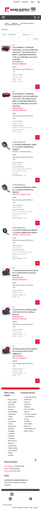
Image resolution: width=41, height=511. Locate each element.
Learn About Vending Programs (12, 429)
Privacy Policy (7, 505)
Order (37, 87)
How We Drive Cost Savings (11, 407)
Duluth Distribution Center (12, 421)
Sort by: (5, 34)
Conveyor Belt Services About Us (12, 441)
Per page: (25, 34)
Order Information (30, 397)
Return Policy (28, 431)
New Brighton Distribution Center (12, 414)
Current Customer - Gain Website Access (30, 416)
